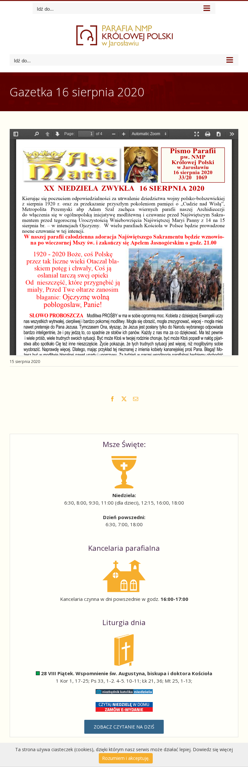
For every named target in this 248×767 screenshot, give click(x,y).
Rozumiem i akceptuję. (126, 758)
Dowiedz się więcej (213, 749)
